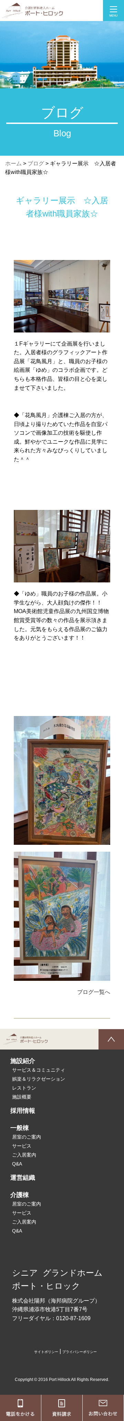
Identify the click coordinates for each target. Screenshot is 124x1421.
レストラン (24, 1088)
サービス (21, 1146)
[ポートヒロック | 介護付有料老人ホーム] (31, 14)
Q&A (17, 1164)
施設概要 (21, 1097)
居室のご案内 (26, 1137)
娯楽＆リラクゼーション (38, 1079)
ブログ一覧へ (93, 992)
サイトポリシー (46, 1352)
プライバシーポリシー (79, 1352)
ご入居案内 (24, 1155)
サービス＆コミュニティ (38, 1070)
